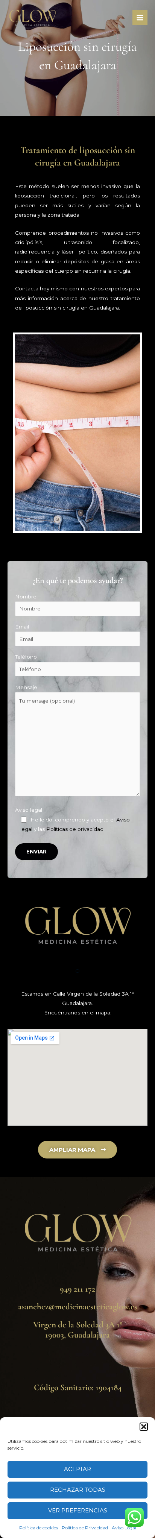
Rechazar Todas (77, 1489)
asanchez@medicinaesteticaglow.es (77, 1306)
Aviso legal (28, 810)
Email (22, 627)
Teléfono (26, 657)
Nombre (25, 597)
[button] (143, 1426)
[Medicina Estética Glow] (32, 17)
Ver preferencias (77, 1510)
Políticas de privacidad (74, 829)
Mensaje (26, 687)
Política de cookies (38, 1527)
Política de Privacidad (85, 1527)
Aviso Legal (124, 1527)
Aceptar (77, 1469)
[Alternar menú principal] (140, 18)
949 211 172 (77, 1289)
